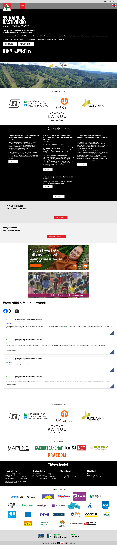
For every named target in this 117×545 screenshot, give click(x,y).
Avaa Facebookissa (11, 330)
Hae (22, 6)
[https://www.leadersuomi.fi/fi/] (49, 537)
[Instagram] (11, 311)
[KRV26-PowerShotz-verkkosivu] (64, 496)
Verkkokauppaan (60, 217)
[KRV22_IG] (9, 52)
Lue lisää (13, 161)
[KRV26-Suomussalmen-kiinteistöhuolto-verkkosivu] (17, 496)
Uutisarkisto (58, 196)
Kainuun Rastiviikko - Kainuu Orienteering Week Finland (28, 319)
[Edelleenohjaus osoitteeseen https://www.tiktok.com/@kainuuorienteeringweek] (24, 52)
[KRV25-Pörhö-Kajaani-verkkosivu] (28, 514)
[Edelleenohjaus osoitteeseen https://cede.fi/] (91, 514)
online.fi (72, 543)
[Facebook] (5, 311)
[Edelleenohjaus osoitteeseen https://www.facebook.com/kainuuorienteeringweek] (5, 52)
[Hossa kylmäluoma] (12, 505)
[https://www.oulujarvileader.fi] (74, 537)
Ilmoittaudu (9, 44)
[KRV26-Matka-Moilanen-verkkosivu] (48, 496)
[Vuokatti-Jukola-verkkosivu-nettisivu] (79, 496)
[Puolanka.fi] (93, 103)
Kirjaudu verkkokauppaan (110, 1)
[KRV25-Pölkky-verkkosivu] (99, 448)
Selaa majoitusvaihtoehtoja (56, 236)
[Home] (114, 5)
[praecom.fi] (57, 455)
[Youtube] (17, 311)
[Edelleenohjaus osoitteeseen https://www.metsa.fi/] (96, 496)
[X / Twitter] (14, 52)
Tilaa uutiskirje (25, 44)
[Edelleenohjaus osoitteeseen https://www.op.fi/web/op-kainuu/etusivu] (64, 103)
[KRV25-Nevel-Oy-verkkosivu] (44, 514)
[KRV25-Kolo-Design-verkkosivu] (12, 514)
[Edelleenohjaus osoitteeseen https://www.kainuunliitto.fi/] (57, 116)
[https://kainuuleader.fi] (41, 537)
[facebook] (59, 323)
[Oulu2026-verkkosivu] (32, 496)
